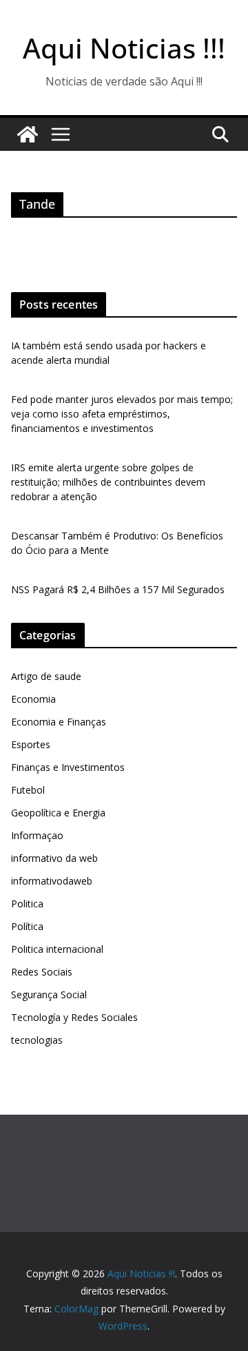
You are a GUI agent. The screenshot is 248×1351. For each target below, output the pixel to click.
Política (27, 926)
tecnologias (37, 1039)
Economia (33, 698)
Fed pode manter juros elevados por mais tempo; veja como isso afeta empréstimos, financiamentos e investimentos (122, 414)
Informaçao (37, 835)
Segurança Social (49, 994)
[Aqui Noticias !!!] (27, 134)
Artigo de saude (46, 676)
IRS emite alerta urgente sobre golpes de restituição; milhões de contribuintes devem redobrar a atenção (108, 482)
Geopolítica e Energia (58, 812)
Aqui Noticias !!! (124, 48)
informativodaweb (51, 880)
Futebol (28, 789)
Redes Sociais (41, 971)
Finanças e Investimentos (68, 767)
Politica (27, 903)
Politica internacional (57, 949)
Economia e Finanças (58, 721)
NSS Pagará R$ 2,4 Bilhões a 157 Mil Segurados (118, 589)
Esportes (30, 744)
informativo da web (54, 858)
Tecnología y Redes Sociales (74, 1017)
